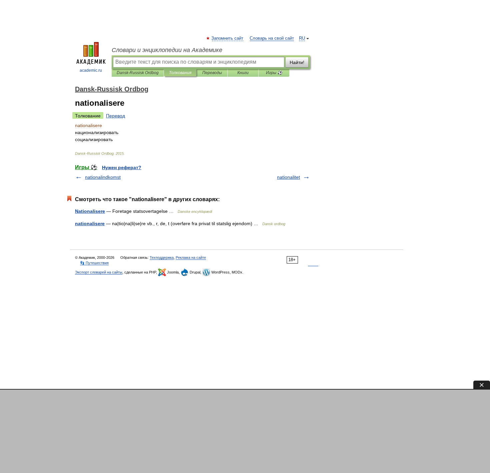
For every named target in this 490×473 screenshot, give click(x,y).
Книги (243, 72)
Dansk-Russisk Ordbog (138, 72)
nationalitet (288, 177)
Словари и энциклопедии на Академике (167, 50)
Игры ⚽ (274, 72)
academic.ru (91, 70)
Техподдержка (162, 258)
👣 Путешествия (94, 263)
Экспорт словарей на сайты (98, 272)
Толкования (180, 72)
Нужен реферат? (121, 167)
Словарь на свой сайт (272, 38)
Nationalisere (90, 211)
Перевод (115, 115)
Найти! (297, 62)
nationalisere (90, 223)
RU (302, 38)
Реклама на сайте (191, 258)
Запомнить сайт (227, 38)
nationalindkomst (103, 177)
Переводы (212, 72)
